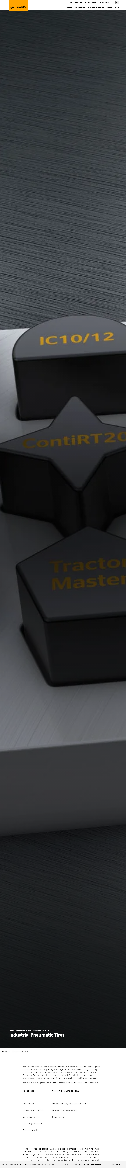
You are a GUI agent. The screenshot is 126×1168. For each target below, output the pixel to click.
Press (117, 7)
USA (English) (84, 1164)
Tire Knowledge (80, 7)
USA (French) (96, 1164)
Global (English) (105, 2)
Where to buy (92, 2)
